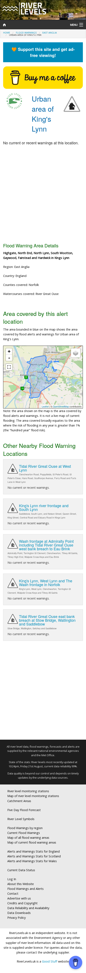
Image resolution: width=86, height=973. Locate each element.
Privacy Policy (16, 918)
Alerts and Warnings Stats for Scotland (34, 856)
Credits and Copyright (22, 903)
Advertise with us (19, 898)
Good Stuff (49, 961)
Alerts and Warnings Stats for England (33, 851)
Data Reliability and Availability (28, 908)
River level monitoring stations (28, 791)
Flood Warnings (26, 32)
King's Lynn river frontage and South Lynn (43, 507)
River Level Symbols (20, 819)
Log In (11, 879)
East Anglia (49, 32)
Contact (12, 893)
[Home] (32, 25)
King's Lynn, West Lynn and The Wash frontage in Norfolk (45, 582)
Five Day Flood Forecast (24, 810)
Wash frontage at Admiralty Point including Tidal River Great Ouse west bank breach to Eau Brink (46, 544)
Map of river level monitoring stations (33, 796)
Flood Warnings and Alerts (25, 889)
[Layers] (75, 353)
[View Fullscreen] (9, 367)
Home (6, 32)
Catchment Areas (19, 801)
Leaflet (45, 406)
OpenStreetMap (61, 406)
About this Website (20, 884)
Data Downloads (19, 913)
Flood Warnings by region (25, 828)
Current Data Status (21, 870)
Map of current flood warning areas (31, 842)
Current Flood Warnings (23, 833)
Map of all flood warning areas (28, 838)
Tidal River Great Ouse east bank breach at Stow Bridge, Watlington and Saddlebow (47, 620)
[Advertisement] (43, 194)
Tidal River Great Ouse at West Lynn (45, 468)
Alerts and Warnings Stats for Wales (32, 861)
